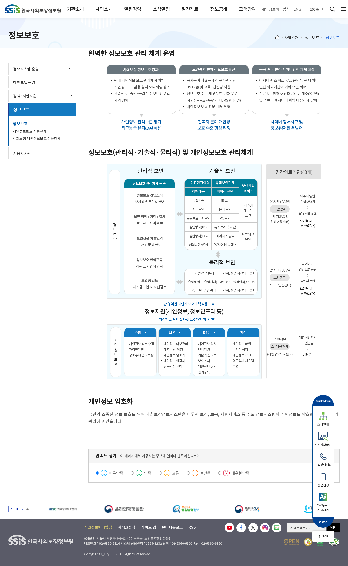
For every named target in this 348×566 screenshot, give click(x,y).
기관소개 (75, 8)
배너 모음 (27, 509)
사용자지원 (22, 153)
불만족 (205, 473)
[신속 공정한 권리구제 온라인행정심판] (124, 509)
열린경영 (132, 8)
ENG (297, 9)
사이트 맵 (148, 527)
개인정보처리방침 (276, 9)
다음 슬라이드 (22, 509)
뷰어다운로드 (172, 527)
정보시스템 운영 (26, 69)
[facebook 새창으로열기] (241, 527)
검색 (332, 9)
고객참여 (247, 8)
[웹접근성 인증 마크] (334, 542)
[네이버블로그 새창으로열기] (276, 527)
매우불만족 (240, 473)
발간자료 (190, 8)
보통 (175, 473)
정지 (16, 509)
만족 (147, 473)
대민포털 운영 (24, 82)
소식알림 (161, 8)
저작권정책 (126, 527)
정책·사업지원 (24, 96)
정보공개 (218, 8)
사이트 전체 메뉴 (343, 9)
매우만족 (116, 473)
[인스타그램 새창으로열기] (265, 527)
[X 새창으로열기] (253, 527)
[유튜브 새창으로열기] (229, 527)
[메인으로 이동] (33, 8)
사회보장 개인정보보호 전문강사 (37, 138)
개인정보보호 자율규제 (29, 131)
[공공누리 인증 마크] (291, 542)
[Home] (279, 37)
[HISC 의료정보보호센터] (63, 509)
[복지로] (309, 509)
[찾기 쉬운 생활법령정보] (186, 509)
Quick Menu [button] (323, 400)
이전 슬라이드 (11, 509)
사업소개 (103, 8)
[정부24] (247, 509)
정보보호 (312, 37)
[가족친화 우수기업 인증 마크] (308, 542)
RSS (192, 527)
